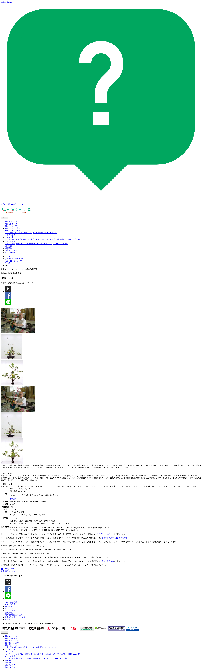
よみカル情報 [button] (10, 241)
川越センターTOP (11, 224)
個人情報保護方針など (13, 615)
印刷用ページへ (8, 571)
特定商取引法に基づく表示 (15, 617)
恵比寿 (22, 239)
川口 (67, 239)
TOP (2, 2)
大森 (53, 239)
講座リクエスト (11, 250)
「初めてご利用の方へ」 (104, 534)
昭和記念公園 (46, 239)
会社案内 (8, 606)
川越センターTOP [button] (11, 222)
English (9, 2)
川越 (78, 239)
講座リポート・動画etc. (24, 244)
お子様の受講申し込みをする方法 (114, 538)
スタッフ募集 (10, 611)
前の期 (14, 499)
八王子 (38, 239)
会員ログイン (18, 204)
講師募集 (8, 248)
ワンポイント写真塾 (60, 244)
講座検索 (8, 246)
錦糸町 (27, 239)
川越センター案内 (12, 226)
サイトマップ (10, 619)
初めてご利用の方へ (12, 230)
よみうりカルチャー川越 (14, 259)
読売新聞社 (9, 613)
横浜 (61, 239)
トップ (7, 256)
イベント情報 (10, 244)
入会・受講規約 (11, 233)
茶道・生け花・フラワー (14, 261)
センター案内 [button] (10, 237)
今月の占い (48, 244)
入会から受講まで (24, 233)
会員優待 (39, 233)
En (5, 2)
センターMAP (10, 239)
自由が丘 (72, 239)
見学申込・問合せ (9, 569)
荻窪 (17, 239)
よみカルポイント (50, 233)
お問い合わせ (10, 252)
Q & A (33, 233)
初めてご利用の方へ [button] (12, 228)
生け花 (7, 263)
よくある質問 (10, 235)
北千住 (33, 239)
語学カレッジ (38, 244)
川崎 (57, 239)
